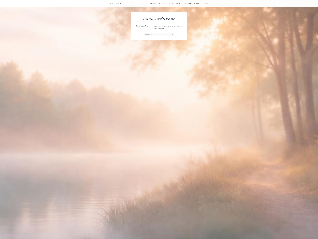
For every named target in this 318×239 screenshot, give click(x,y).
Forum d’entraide (187, 3)
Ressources (197, 3)
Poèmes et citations (174, 3)
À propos (205, 3)
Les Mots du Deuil (115, 3)
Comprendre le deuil (151, 3)
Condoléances (163, 3)
